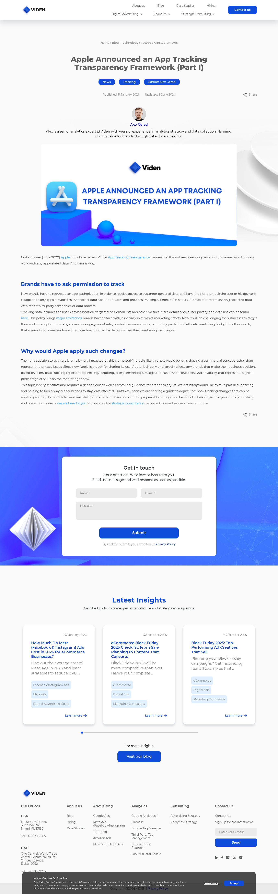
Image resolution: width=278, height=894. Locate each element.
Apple (65, 257)
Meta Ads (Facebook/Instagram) (109, 823)
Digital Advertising (125, 14)
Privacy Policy (165, 544)
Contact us (242, 10)
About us (138, 6)
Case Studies (185, 6)
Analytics (159, 14)
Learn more (211, 883)
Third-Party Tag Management (142, 836)
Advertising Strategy (185, 816)
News (107, 82)
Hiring (211, 6)
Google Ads (101, 816)
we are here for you (71, 403)
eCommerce (122, 685)
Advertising (103, 806)
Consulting (180, 806)
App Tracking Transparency (129, 257)
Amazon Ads (102, 838)
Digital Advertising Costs (51, 704)
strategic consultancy (128, 403)
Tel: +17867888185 (33, 836)
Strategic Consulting (196, 14)
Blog (160, 6)
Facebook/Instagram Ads (159, 43)
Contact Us (223, 816)
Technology (129, 43)
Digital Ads (121, 694)
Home (105, 43)
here (24, 318)
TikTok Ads (100, 832)
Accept (234, 883)
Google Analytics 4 (144, 816)
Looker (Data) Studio (146, 854)
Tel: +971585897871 (34, 871)
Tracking (129, 82)
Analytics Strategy (184, 822)
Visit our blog (139, 756)
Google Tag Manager (146, 828)
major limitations (69, 318)
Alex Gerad (139, 124)
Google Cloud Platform (141, 845)
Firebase (137, 822)
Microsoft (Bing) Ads (108, 844)
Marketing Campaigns (129, 704)
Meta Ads (39, 694)
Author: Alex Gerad (162, 82)
